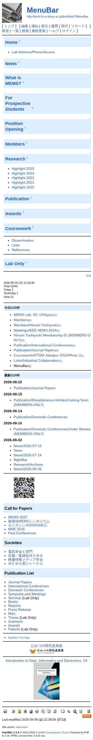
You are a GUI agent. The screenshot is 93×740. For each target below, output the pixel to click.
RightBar (20, 460)
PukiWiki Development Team (52, 732)
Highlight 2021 (23, 182)
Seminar (14, 598)
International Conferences (28, 586)
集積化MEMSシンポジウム (29, 521)
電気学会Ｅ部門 (20, 552)
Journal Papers (20, 582)
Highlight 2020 (23, 187)
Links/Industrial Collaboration (38, 360)
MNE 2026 (16, 529)
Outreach (15, 621)
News (18, 450)
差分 (44, 26)
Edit (89, 275)
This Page (24, 638)
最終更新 (39, 31)
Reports (14, 606)
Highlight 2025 (23, 169)
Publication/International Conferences (44, 345)
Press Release (19, 610)
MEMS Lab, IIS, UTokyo (35, 315)
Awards (14, 625)
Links (16, 245)
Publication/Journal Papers (36, 350)
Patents (14, 629)
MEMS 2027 (18, 517)
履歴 (54, 26)
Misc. (12, 613)
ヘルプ (54, 31)
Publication (17, 198)
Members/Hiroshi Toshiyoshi (37, 325)
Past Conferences (22, 533)
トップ (9, 26)
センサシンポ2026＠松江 (27, 525)
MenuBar (43, 10)
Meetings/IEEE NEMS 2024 (37, 330)
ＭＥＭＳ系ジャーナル (25, 563)
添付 (64, 26)
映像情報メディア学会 (25, 559)
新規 (5, 31)
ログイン (69, 31)
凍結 (34, 26)
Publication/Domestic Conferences (40, 417)
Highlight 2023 (23, 173)
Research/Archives (28, 464)
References (21, 250)
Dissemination (23, 240)
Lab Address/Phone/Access (33, 52)
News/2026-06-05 (28, 469)
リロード (78, 26)
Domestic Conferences (26, 590)
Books (13, 602)
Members (22, 320)
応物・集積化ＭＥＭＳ (25, 556)
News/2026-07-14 (28, 455)
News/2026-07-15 (28, 446)
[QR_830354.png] (24, 487)
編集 (24, 26)
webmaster (22, 727)
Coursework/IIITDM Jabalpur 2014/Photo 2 (49, 355)
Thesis (13, 617)
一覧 (15, 31)
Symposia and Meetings (27, 594)
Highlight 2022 (23, 178)
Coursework (18, 228)
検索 (25, 31)
